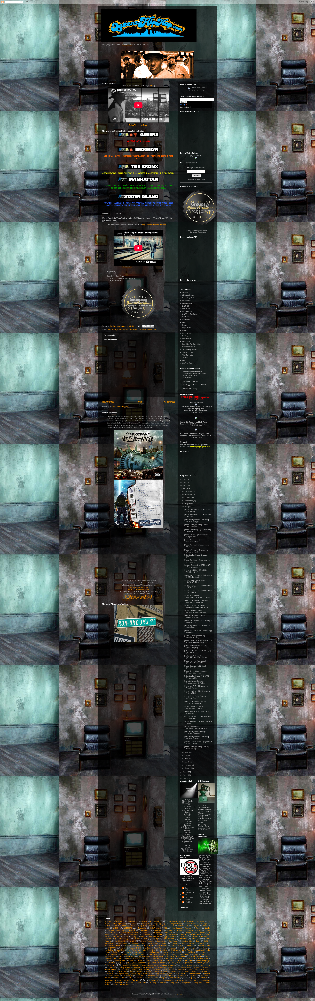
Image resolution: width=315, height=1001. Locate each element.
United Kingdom (110, 980)
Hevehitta (202, 943)
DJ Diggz (188, 932)
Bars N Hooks (190, 924)
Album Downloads (174, 921)
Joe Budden (109, 950)
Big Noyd (152, 926)
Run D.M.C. (111, 971)
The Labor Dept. (188, 352)
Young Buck (174, 983)
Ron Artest (186, 341)
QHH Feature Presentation (157, 963)
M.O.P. (175, 954)
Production (112, 963)
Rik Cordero (144, 970)
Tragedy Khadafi (119, 978)
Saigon (139, 971)
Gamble (187, 845)
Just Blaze (174, 950)
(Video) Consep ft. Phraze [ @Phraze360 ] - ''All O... (194, 707)
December (189, 491)
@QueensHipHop (196, 156)
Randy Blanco (125, 968)
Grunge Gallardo (187, 836)
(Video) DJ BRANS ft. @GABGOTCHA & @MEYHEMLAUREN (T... (198, 642)
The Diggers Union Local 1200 (194, 385)
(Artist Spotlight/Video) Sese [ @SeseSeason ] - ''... (194, 616)
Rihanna (134, 969)
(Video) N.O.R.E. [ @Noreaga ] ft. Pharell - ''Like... (196, 687)
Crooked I (135, 932)
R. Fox (187, 805)
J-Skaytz (187, 814)
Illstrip (187, 834)
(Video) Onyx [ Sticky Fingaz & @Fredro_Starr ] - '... (195, 672)
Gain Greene (173, 941)
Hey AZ (185, 322)
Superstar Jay (128, 976)
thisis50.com (124, 984)
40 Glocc (108, 921)
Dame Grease (196, 935)
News (180, 958)
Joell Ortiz (121, 950)
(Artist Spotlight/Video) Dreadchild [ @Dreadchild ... (196, 556)
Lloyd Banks (153, 954)
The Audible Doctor (145, 329)
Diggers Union (187, 303)
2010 (185, 772)
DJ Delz (178, 932)
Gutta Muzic (134, 943)
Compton (190, 930)
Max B (203, 954)
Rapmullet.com (149, 967)
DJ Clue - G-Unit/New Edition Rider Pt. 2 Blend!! (204, 807)
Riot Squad (156, 970)
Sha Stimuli (185, 971)
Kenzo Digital (199, 950)
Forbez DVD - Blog (190, 388)
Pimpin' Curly (158, 960)
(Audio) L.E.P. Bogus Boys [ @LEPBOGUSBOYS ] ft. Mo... (196, 657)
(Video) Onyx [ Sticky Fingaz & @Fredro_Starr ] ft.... (195, 697)
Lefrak (178, 952)
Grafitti (206, 941)
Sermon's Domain (188, 347)
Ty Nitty (193, 978)
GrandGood (186, 319)
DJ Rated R (158, 935)
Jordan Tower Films (148, 950)
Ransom (137, 968)
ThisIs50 (185, 358)
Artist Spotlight (113, 329)
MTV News (185, 954)
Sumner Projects (113, 976)
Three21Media (169, 976)
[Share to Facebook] (150, 326)
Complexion (187, 851)
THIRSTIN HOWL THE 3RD (187, 839)
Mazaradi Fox (109, 956)
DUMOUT (184, 935)
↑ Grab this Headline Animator (196, 90)
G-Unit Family (187, 311)
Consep (198, 930)
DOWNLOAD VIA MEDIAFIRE (138, 598)
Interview (112, 948)
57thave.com (132, 921)
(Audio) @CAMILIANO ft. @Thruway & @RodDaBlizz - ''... (198, 621)
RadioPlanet (186, 339)
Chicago (111, 930)
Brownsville (142, 928)
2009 (185, 775)
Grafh (198, 941)
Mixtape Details (158, 956)
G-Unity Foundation (147, 941)
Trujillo (187, 799)
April (187, 759)
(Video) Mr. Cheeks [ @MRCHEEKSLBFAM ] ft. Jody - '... (198, 596)
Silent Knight (133, 329)
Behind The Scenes (128, 926)
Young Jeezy (198, 983)
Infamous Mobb (204, 946)
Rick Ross (124, 970)
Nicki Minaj (191, 958)
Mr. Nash (187, 807)
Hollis (118, 946)
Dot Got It (185, 306)
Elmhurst (195, 936)
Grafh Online (186, 317)
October (188, 497)
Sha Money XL (174, 971)
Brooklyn (128, 928)
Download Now (196, 412)
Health (184, 943)
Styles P (207, 974)
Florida (145, 939)
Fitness (136, 939)
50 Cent (118, 921)
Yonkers (163, 983)
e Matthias (188, 902)
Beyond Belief (187, 842)
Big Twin (171, 926)
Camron (198, 928)
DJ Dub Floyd (118, 934)
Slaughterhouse (122, 974)
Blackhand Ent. (183, 926)
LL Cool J (128, 952)
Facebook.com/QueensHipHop (138, 589)
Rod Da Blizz (169, 970)
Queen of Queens (202, 963)
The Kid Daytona (187, 849)
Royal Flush (193, 969)
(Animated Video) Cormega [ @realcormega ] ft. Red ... (194, 682)
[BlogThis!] (146, 326)
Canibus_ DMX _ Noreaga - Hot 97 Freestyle (204, 857)
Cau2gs (207, 928)
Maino (195, 954)
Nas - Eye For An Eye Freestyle (205, 895)
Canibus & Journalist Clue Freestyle (205, 864)
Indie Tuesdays (177, 945)
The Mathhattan (187, 355)
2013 (185, 482)
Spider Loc (161, 974)
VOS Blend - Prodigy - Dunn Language (203, 826)
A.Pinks (187, 818)
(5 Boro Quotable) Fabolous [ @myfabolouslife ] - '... (194, 637)
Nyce (131, 960)
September (189, 501)
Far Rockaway (121, 939)
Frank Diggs (183, 939)
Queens (109, 965)
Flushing (155, 939)
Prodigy (188, 960)
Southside (147, 974)
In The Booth (148, 946)
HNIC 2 (144, 943)
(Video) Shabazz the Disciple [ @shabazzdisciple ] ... (195, 667)
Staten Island (195, 974)
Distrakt (187, 829)
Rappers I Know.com (187, 824)
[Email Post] (139, 326)
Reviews (205, 967)
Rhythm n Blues (110, 970)
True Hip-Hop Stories (151, 977)
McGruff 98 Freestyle (205, 899)
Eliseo (187, 819)
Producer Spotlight (203, 961)
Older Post (169, 402)
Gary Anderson (188, 889)
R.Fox (202, 965)
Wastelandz (117, 983)
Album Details (156, 921)
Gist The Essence (187, 827)
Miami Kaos (130, 956)
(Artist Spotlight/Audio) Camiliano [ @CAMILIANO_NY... (196, 521)
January (188, 768)
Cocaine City (145, 930)
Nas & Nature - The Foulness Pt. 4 (205, 873)
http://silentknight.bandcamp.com (154, 225)
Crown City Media (188, 298)
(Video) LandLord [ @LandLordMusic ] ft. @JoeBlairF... (197, 692)
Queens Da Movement (131, 965)
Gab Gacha (161, 941)
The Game (140, 976)
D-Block (157, 932)
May (186, 756)
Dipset (142, 937)
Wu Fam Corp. (187, 363)
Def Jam (116, 936)
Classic (132, 930)
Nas (146, 958)
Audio (134, 924)
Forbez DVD (186, 309)
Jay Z (182, 948)
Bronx (115, 928)
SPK (131, 971)
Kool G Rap (117, 952)
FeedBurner (201, 179)
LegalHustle (191, 952)
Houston (127, 945)
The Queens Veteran (189, 898)
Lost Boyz (165, 954)
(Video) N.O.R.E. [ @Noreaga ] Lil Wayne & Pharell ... (196, 551)
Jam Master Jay (160, 948)
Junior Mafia (163, 950)
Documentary (154, 937)
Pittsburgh (168, 961)
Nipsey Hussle (187, 801)
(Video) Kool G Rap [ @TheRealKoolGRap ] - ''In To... (196, 727)
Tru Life (139, 977)
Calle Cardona (176, 928)
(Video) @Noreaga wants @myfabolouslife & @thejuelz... (196, 611)
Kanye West (186, 950)
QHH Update (189, 963)
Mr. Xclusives (187, 333)
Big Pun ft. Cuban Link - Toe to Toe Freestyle (205, 883)
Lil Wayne (113, 954)
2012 (185, 485)
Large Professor (153, 952)
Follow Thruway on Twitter (138, 125)
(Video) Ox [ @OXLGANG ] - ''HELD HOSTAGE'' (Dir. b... (197, 581)
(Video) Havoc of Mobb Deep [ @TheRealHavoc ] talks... (195, 662)
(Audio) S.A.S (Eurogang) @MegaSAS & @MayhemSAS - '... (198, 576)
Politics (178, 961)
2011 (185, 489)
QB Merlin (185, 336)
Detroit (125, 937)
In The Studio (162, 946)
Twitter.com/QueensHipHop (138, 587)
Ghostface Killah (186, 941)
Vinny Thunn (181, 980)
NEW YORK (137, 958)
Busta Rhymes (155, 928)
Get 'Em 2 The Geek (189, 314)
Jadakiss (148, 948)
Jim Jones (203, 948)
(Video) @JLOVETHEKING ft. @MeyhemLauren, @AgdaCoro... (197, 606)
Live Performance (138, 954)
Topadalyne (204, 976)
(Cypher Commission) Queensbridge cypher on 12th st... (197, 541)
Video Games (154, 980)
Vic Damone (124, 980)
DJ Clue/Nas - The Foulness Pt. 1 (205, 869)
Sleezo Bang (135, 974)
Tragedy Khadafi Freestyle (205, 891)
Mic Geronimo (144, 956)
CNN (165, 928)
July (186, 507)
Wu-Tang (153, 983)
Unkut (184, 360)
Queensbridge (168, 965)
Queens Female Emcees (150, 965)
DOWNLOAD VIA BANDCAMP (138, 596)
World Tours (141, 983)
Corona (112, 932)
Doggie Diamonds (169, 937)
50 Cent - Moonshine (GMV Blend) (204, 815)
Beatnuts (107, 926)
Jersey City (192, 948)
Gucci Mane (122, 943)
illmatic (115, 984)
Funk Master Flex (120, 941)
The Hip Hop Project (189, 350)
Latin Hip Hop (167, 952)
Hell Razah (192, 943)
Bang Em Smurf (176, 924)
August (187, 504)
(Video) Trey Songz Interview (196, 231)
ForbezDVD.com (168, 939)
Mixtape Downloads (176, 956)
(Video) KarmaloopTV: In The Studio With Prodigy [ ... (197, 510)
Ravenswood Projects (165, 967)
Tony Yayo (192, 976)
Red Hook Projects (183, 967)
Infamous (190, 945)
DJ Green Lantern (132, 934)
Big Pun (161, 926)
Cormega (207, 930)
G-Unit (132, 941)
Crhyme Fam (125, 932)
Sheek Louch (109, 974)
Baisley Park (146, 924)
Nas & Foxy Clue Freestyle (205, 887)
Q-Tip (121, 963)
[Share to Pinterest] (153, 326)
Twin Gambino (174, 978)
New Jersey (123, 329)
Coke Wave (158, 930)
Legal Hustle (186, 328)
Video (155, 329)
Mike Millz (187, 816)
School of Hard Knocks (160, 971)
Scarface (148, 971)
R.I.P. (208, 965)
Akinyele (144, 921)
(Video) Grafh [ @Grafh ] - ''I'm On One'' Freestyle (196, 526)
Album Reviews (189, 921)
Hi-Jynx (187, 847)
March (187, 762)
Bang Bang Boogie (160, 924)
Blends (205, 926)
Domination (184, 936)
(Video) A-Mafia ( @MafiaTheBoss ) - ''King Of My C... (197, 536)
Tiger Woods (181, 976)
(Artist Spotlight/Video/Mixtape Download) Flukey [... (195, 732)
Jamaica (173, 948)
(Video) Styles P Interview (196, 232)
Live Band (124, 954)
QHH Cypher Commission (136, 963)
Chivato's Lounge (188, 295)
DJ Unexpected (171, 934)
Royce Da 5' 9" (205, 969)
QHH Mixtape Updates (175, 963)
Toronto (107, 977)
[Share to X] (148, 326)
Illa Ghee (136, 946)
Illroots (184, 325)
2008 (185, 778)
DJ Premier (146, 935)
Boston (107, 928)
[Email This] (143, 326)
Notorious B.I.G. (120, 961)
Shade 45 (195, 971)
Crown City (146, 932)
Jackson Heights (136, 948)
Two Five (185, 977)
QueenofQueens (189, 894)
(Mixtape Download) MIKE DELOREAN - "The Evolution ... (198, 566)
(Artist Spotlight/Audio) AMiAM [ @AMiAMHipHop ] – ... (195, 647)
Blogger (179, 994)
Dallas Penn (186, 301)
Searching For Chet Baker (191, 344)
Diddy (134, 937)
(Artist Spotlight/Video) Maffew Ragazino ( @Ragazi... (195, 702)
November (189, 494)
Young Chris (185, 983)
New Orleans (169, 958)
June (187, 752)
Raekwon (112, 968)
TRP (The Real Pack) (187, 811)
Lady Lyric (187, 832)
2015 (185, 479)
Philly (148, 961)
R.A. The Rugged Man (188, 965)
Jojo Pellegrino (134, 950)
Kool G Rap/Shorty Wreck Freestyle (205, 902)
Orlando (139, 961)
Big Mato (143, 926)
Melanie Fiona (187, 803)
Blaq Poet (196, 926)
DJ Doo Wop (200, 932)
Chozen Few (187, 821)
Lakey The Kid (139, 952)
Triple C (131, 977)
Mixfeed (185, 330)
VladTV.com (194, 980)
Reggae (196, 967)
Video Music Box (168, 980)
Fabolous (108, 939)
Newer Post (108, 402)
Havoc (175, 943)
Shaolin (204, 971)
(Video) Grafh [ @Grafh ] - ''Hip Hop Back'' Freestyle (196, 748)
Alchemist (201, 921)
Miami (120, 956)
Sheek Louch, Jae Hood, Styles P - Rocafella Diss (205, 877)
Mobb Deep (195, 956)
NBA (127, 958)
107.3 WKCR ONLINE (191, 381)
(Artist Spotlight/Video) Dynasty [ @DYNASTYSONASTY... (196, 601)
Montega (187, 831)
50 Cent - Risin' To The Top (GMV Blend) (204, 820)
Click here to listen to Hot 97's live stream (187, 878)
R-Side (187, 808)
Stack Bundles (181, 974)
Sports (169, 974)
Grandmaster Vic (110, 943)
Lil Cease (202, 952)
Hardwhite (153, 943)
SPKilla (151, 86)
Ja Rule (124, 948)
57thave (185, 292)
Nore (107, 960)
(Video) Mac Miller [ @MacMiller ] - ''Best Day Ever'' (196, 571)
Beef (115, 926)
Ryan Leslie (123, 971)
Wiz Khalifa (129, 983)
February (188, 765)
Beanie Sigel (203, 924)
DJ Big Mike (168, 932)
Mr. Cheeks (118, 958)
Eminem (204, 937)
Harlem (164, 943)
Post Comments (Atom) (120, 407)
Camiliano (187, 928)
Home (139, 402)
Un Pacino (203, 978)
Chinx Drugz (121, 930)
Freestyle (195, 939)
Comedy (169, 930)
